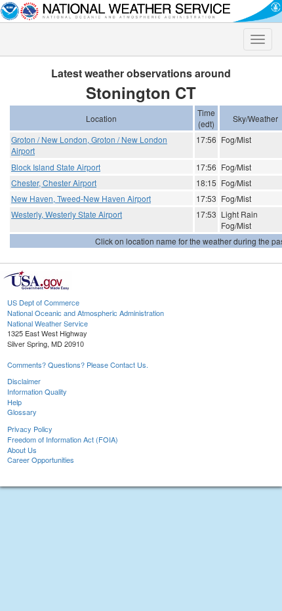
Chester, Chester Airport (53, 182)
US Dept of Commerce (43, 302)
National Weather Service (47, 323)
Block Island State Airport (55, 166)
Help (14, 402)
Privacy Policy (29, 429)
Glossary (22, 411)
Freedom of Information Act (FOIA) (62, 439)
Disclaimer (24, 381)
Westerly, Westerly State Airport (66, 214)
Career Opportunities (40, 459)
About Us (22, 449)
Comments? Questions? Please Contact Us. (77, 364)
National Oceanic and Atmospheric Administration (85, 312)
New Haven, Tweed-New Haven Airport (81, 198)
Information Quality (37, 391)
